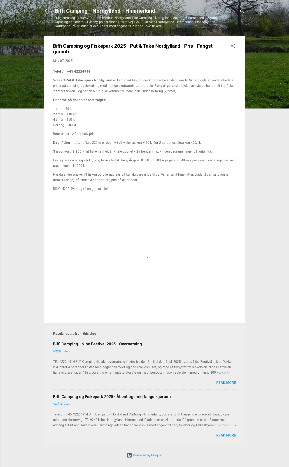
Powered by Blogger (147, 455)
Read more (226, 383)
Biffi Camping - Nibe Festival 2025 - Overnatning (97, 344)
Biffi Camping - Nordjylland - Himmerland (105, 11)
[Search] (242, 12)
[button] (233, 46)
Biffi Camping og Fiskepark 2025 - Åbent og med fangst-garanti (112, 396)
